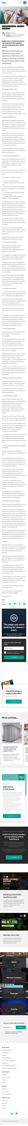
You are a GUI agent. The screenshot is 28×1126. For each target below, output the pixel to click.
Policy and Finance (6, 1058)
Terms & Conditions (7, 1094)
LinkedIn (4, 1106)
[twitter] (17, 1113)
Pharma (4, 1055)
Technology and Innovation (9, 1066)
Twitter (4, 1108)
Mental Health (5, 1053)
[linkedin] (12, 1113)
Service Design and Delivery (9, 1061)
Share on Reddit (24, 604)
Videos (3, 1083)
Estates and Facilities (7, 1050)
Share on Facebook (19, 604)
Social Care (4, 1063)
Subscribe (4, 1103)
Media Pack (5, 1089)
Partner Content (6, 1077)
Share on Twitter (15, 604)
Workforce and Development (9, 1068)
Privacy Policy (5, 1092)
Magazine (4, 1075)
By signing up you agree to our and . (15, 652)
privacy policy (16, 653)
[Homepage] (4, 3)
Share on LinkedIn (10, 604)
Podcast (4, 1080)
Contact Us (4, 1101)
